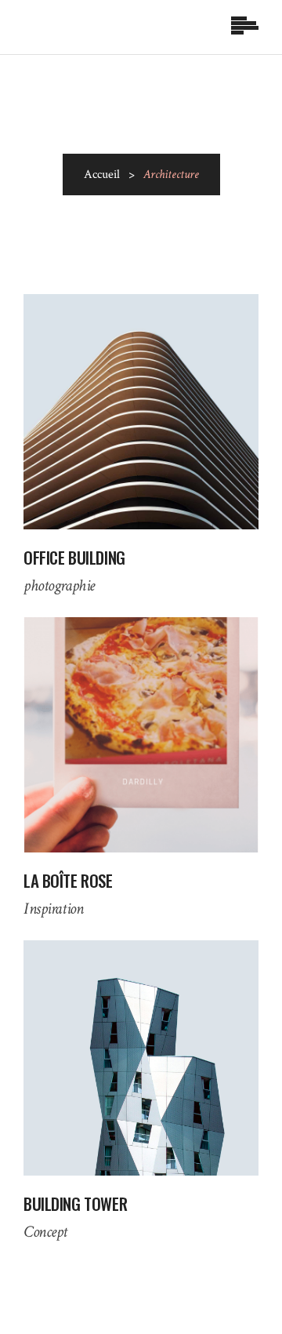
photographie (59, 585)
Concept (45, 1231)
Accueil (102, 174)
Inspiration (53, 908)
